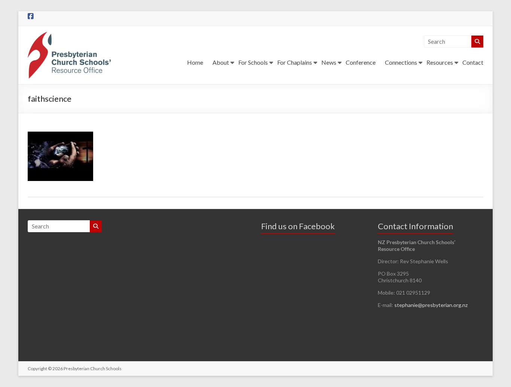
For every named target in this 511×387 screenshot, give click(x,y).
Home (195, 62)
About (220, 62)
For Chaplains (294, 62)
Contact (472, 62)
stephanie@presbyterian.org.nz (431, 305)
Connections (401, 62)
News (328, 62)
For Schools (253, 62)
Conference (361, 62)
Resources (439, 62)
